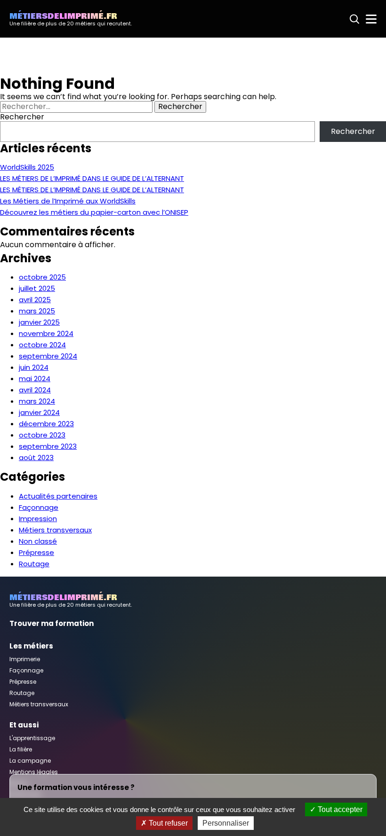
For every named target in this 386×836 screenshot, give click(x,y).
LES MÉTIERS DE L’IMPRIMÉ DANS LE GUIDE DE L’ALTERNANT (92, 178)
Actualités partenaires (58, 496)
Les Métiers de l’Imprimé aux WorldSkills (68, 201)
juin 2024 (33, 367)
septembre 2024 (48, 356)
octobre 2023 (42, 435)
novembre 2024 (46, 333)
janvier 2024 (39, 412)
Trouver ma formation (51, 623)
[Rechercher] (354, 18)
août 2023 (36, 457)
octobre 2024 (42, 345)
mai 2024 (34, 378)
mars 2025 (37, 311)
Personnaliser (225, 823)
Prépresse (36, 552)
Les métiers (31, 646)
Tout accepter (339, 809)
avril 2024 (35, 390)
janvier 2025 (39, 322)
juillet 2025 (37, 288)
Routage (34, 564)
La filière (20, 749)
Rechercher (22, 116)
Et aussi (24, 725)
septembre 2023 (48, 446)
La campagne (30, 761)
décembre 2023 (46, 424)
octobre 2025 (42, 277)
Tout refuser (167, 823)
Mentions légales (33, 772)
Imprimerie (24, 659)
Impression (38, 518)
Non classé (38, 541)
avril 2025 (35, 300)
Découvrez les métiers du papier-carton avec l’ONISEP (94, 212)
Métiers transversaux (55, 530)
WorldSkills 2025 (27, 167)
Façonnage (38, 507)
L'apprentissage (32, 738)
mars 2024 (37, 401)
